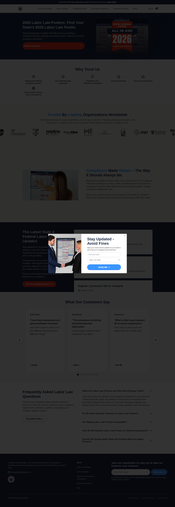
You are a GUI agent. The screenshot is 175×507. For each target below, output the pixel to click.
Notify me (102, 267)
